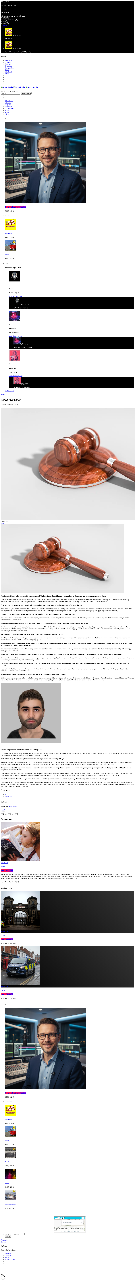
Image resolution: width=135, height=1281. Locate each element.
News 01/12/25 (7, 870)
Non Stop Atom (8, 233)
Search (26, 93)
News (3, 394)
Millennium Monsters (10, 1204)
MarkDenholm (14, 806)
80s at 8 (7, 1161)
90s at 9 (7, 1183)
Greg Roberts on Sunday (15, 207)
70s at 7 (7, 254)
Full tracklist (9, 391)
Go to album (5, 25)
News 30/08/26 (7, 939)
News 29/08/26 (7, 994)
